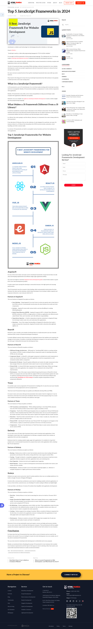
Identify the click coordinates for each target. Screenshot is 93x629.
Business (64, 76)
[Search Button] (63, 24)
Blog (63, 74)
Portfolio (10, 593)
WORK (49, 2)
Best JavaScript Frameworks (17, 550)
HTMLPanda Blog (11, 7)
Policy (58, 626)
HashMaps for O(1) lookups (25, 377)
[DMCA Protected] (25, 625)
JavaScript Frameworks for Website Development (19, 552)
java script (17, 7)
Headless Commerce (26, 609)
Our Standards (11, 609)
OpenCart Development (27, 606)
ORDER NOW (69, 3)
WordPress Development (27, 590)
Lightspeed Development (27, 612)
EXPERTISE (31, 2)
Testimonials (11, 600)
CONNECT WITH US (70, 574)
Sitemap (70, 626)
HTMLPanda (73, 598)
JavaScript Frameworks (30, 550)
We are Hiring (11, 606)
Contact (10, 590)
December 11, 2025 (12, 15)
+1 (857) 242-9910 (74, 591)
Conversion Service (67, 81)
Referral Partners (47, 608)
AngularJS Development (69, 71)
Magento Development (26, 603)
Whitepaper (10, 612)
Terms (64, 626)
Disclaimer (51, 626)
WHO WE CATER (40, 2)
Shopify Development (26, 600)
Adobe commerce (67, 68)
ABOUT (55, 2)
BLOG (60, 2)
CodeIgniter (65, 79)
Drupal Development (26, 593)
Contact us (80, 3)
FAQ (9, 603)
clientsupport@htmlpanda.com (74, 595)
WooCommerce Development (28, 597)
